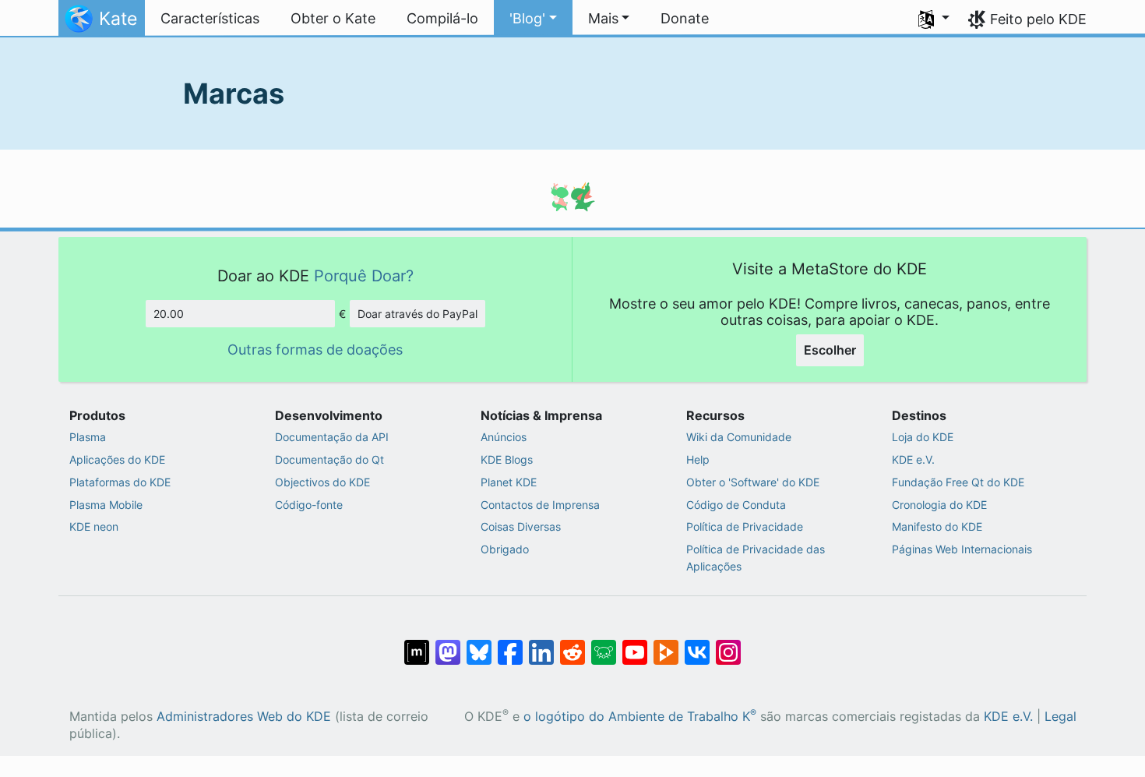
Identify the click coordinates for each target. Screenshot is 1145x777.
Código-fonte (309, 504)
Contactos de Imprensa (540, 504)
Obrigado (505, 549)
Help (698, 459)
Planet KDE (509, 482)
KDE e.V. (913, 459)
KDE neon (93, 526)
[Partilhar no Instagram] (728, 643)
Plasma (87, 436)
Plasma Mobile (106, 504)
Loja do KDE (922, 436)
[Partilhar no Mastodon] (447, 643)
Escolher (830, 350)
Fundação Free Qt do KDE (958, 482)
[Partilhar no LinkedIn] (541, 643)
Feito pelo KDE (1038, 19)
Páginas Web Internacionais (962, 549)
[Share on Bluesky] (479, 643)
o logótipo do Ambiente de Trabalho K (639, 716)
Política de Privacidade (744, 526)
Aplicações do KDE (117, 459)
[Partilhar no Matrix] (416, 643)
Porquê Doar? (364, 275)
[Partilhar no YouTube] (634, 643)
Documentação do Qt (329, 459)
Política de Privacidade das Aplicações (755, 557)
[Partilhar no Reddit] (572, 643)
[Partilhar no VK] (697, 643)
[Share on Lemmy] (603, 643)
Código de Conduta (736, 504)
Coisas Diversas (521, 526)
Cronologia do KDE (939, 504)
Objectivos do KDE (322, 482)
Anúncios (504, 436)
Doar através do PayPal (417, 313)
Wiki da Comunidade (738, 436)
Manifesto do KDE (937, 526)
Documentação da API (332, 436)
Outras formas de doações (315, 349)
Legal (1060, 716)
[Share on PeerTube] (666, 643)
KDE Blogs (507, 459)
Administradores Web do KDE (244, 716)
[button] (533, 18)
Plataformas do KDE (120, 482)
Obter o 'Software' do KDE (752, 482)
